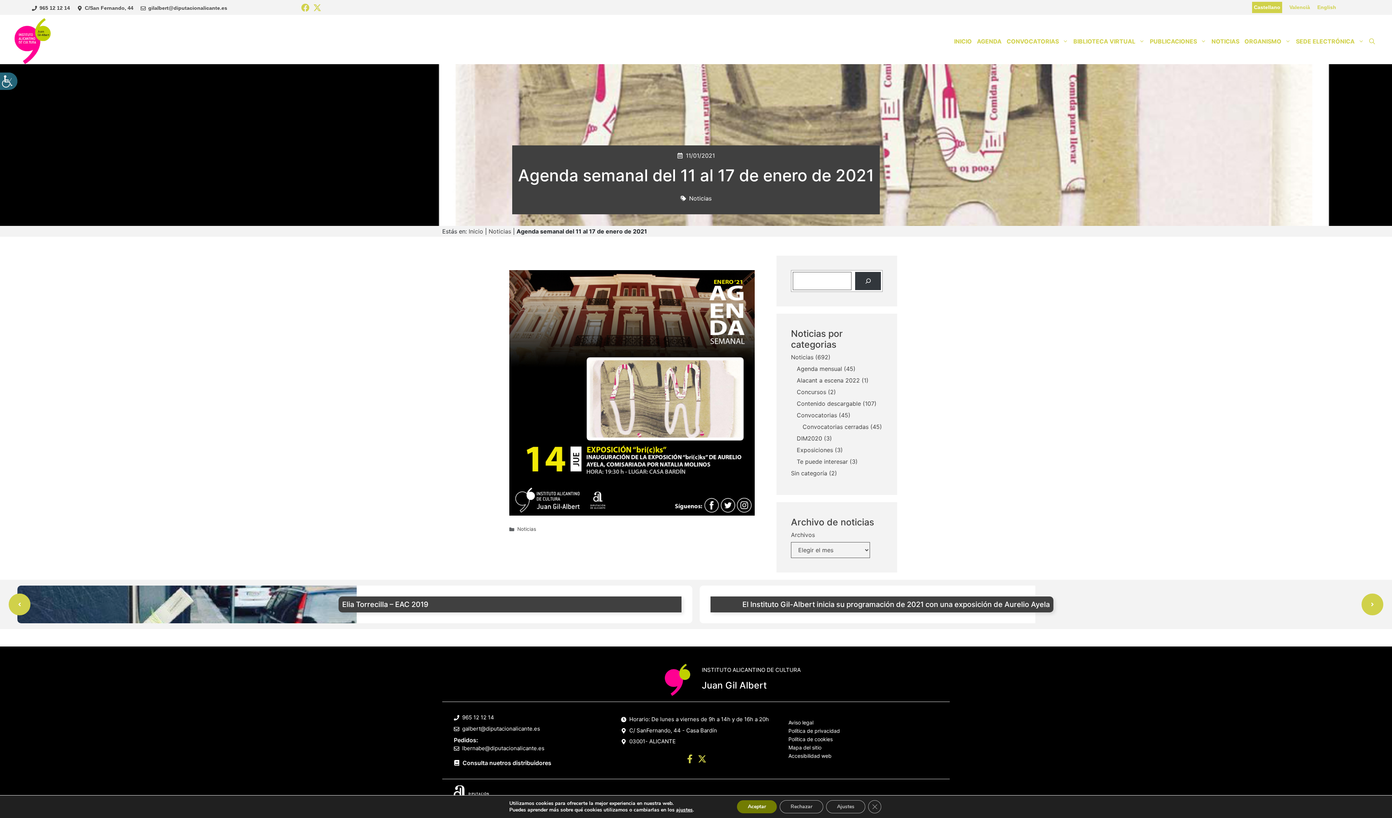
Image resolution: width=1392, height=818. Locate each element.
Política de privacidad (814, 731)
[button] (1372, 41)
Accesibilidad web (810, 756)
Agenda (989, 41)
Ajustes (845, 806)
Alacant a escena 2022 (828, 380)
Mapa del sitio (804, 747)
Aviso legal (800, 722)
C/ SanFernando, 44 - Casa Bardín (673, 730)
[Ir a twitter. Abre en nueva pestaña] (702, 760)
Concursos (811, 392)
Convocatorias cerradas (836, 426)
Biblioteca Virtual (1104, 41)
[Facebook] (305, 8)
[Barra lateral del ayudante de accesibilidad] (8, 81)
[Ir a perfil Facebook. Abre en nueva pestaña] (689, 760)
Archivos (803, 534)
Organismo (1262, 41)
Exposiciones (815, 450)
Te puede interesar (822, 461)
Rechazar (801, 806)
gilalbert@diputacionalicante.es (187, 8)
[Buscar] (868, 281)
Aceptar (757, 806)
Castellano (1267, 7)
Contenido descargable (829, 403)
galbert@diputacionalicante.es (501, 728)
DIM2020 (809, 438)
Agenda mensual (819, 368)
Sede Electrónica (1325, 41)
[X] (317, 8)
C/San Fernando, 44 (109, 8)
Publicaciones (1173, 41)
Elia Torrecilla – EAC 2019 (385, 604)
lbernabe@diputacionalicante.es (503, 748)
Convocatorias (1033, 41)
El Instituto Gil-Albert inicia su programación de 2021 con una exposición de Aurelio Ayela (896, 604)
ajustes (684, 810)
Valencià (1299, 7)
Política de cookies (810, 739)
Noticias (1225, 41)
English (1326, 7)
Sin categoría (809, 473)
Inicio (963, 41)
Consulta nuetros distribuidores (507, 763)
